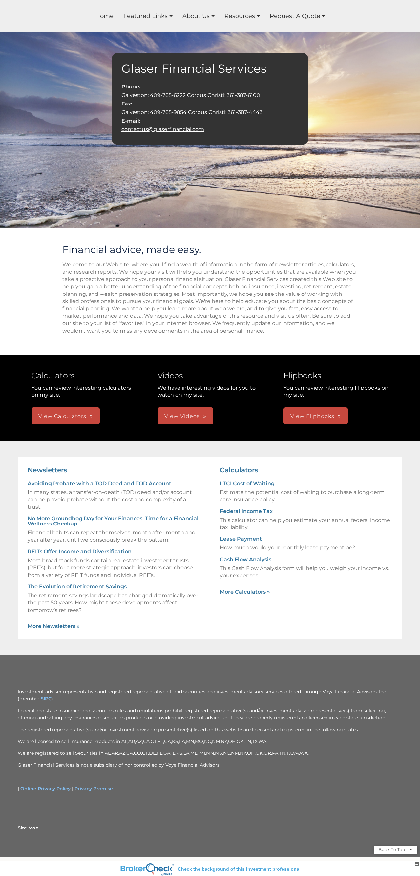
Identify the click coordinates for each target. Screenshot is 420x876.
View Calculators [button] (62, 416)
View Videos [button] (182, 416)
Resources (239, 16)
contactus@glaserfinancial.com (162, 129)
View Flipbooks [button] (312, 416)
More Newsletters (54, 626)
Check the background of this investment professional (239, 869)
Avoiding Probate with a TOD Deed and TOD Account (99, 483)
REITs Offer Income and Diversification (80, 551)
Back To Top (393, 849)
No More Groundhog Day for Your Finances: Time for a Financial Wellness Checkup (113, 521)
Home (104, 16)
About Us (196, 16)
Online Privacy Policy (45, 788)
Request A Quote (295, 16)
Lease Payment (241, 539)
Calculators (239, 470)
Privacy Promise (93, 788)
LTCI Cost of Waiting (247, 483)
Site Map (28, 828)
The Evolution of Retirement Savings (77, 586)
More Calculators (245, 592)
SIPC (46, 699)
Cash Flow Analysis (245, 559)
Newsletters (47, 470)
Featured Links (145, 16)
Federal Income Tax (246, 511)
